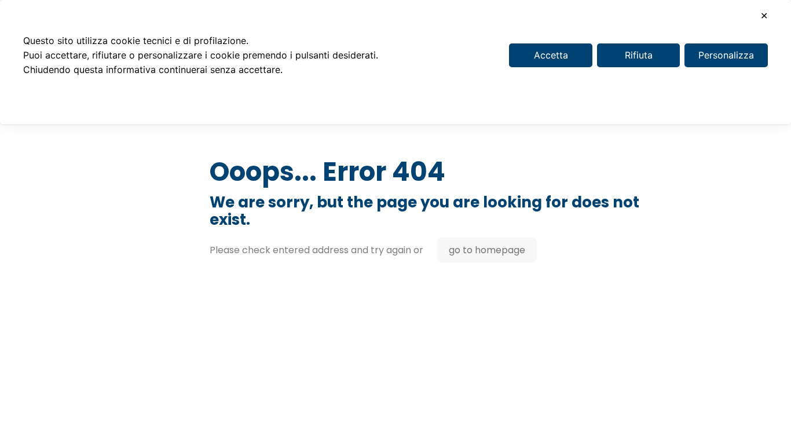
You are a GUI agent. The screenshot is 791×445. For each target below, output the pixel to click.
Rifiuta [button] (639, 55)
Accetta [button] (551, 55)
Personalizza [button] (726, 55)
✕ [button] (764, 15)
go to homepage (487, 250)
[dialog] (395, 62)
